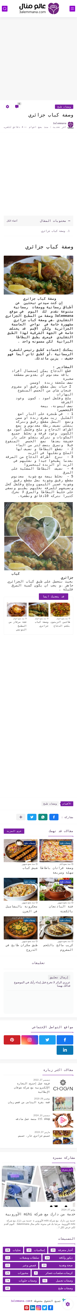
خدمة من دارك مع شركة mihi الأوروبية (40, 1214)
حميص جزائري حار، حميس (34, 1135)
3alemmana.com (20, 1300)
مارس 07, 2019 (42, 1132)
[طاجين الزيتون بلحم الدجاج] (60, 610)
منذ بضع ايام (65, 864)
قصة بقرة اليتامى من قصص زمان (29, 1102)
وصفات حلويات (21, 1280)
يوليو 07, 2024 (68, 1209)
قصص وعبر (21, 1265)
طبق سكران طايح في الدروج (22, 947)
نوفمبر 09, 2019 (42, 1098)
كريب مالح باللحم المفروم (58, 947)
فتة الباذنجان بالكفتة (61, 909)
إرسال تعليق (59, 977)
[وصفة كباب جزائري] (38, 610)
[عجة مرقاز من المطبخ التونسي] (17, 610)
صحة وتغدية (58, 1265)
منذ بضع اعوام (62, 619)
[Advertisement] (38, 59)
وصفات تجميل (58, 1280)
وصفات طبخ (64, 106)
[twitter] (47, 1040)
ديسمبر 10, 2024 (41, 1115)
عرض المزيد (14, 831)
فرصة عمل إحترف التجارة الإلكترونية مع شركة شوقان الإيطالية (32, 1087)
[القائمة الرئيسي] (72, 9)
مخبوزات (17, 1272)
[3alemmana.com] (38, 8)
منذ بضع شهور (28, 864)
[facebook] (65, 1040)
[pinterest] (12, 1040)
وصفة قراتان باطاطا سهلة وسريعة (56, 870)
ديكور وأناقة (59, 1257)
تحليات (13, 1250)
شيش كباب (30, 868)
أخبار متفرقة (62, 1250)
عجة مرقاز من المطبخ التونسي (18, 625)
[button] (53, 817)
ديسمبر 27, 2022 (41, 1080)
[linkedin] (65, 1050)
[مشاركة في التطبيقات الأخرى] (20, 817)
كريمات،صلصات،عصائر (54, 1272)
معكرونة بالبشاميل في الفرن (22, 909)
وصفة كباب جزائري (52, 230)
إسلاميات (36, 1250)
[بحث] (4, 9)
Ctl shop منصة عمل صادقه (33, 1118)
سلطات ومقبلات (22, 1257)
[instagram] (29, 1040)
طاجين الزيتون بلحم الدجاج (60, 623)
